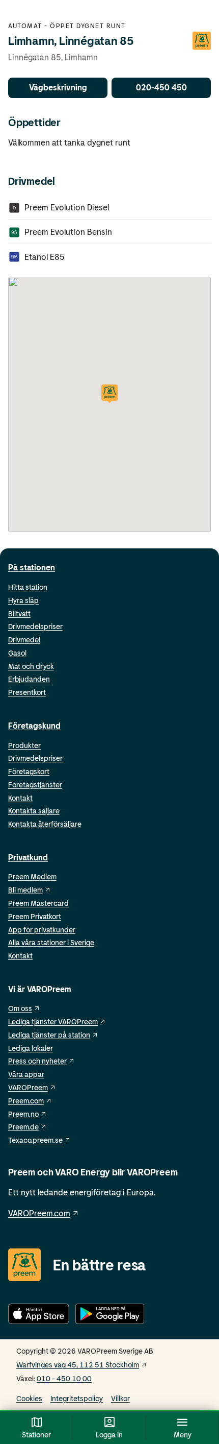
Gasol (17, 652)
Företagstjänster (35, 784)
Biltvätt (19, 613)
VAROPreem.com (39, 1213)
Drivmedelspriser (35, 626)
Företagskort (28, 771)
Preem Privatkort (34, 916)
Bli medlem (25, 889)
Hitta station (27, 587)
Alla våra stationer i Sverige (51, 942)
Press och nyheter (37, 1060)
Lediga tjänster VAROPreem (53, 1021)
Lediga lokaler (30, 1048)
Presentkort (27, 692)
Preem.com (26, 1100)
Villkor (120, 1398)
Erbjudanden (29, 679)
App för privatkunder (41, 929)
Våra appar (26, 1074)
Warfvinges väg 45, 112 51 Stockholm (77, 1364)
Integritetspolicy (76, 1398)
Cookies (29, 1398)
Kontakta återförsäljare (44, 824)
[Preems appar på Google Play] (109, 1316)
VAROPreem (28, 1087)
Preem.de (23, 1126)
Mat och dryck (31, 666)
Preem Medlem (32, 876)
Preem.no (23, 1114)
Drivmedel (24, 639)
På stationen (31, 567)
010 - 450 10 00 (64, 1378)
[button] (109, 394)
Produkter (24, 745)
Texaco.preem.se (35, 1140)
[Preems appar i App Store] (38, 1316)
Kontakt (20, 797)
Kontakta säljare (34, 810)
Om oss (20, 1008)
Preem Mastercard (38, 903)
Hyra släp (23, 600)
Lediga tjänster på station (49, 1034)
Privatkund (28, 857)
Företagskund (34, 725)
